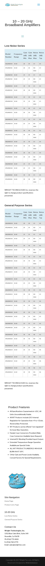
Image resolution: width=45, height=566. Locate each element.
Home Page (9, 501)
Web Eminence (31, 563)
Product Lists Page (12, 505)
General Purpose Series (13, 519)
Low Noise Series (11, 516)
